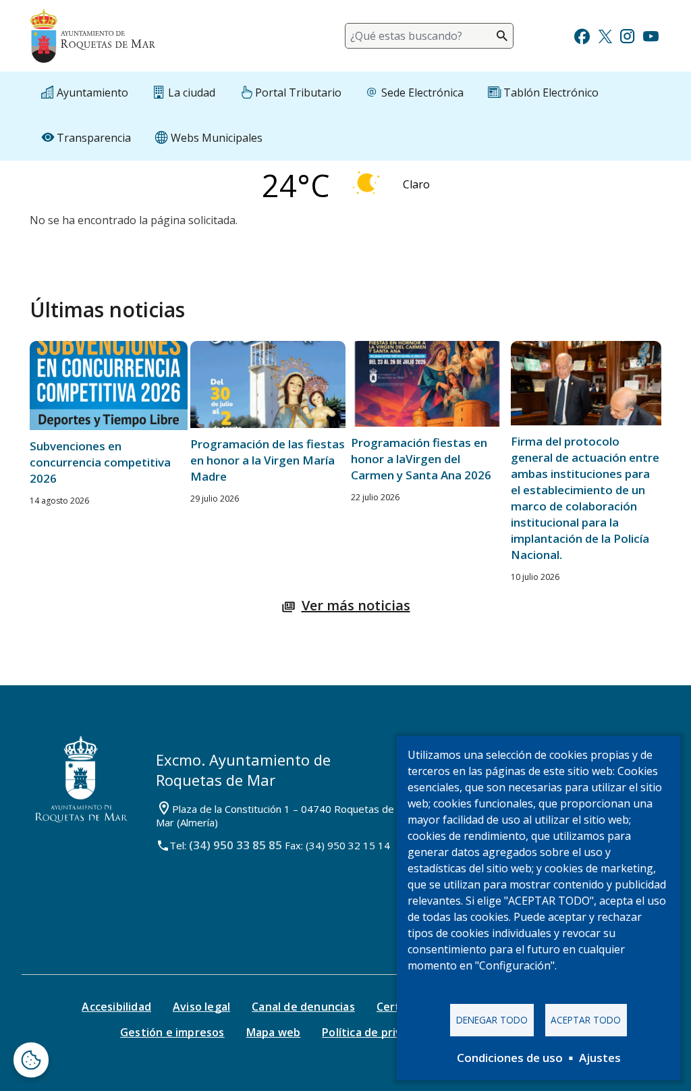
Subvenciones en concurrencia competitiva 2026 (100, 462)
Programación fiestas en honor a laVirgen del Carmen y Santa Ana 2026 (421, 459)
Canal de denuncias (303, 1006)
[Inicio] (92, 35)
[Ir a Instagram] (627, 35)
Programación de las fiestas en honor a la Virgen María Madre (267, 460)
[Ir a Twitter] (605, 35)
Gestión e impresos (172, 1032)
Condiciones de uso (510, 1057)
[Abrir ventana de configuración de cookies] (31, 1059)
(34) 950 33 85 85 (235, 845)
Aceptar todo (586, 1019)
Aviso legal (201, 1006)
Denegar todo (492, 1019)
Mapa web (273, 1032)
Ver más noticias (356, 605)
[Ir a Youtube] (650, 35)
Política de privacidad (379, 1032)
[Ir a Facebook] (582, 35)
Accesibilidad (116, 1006)
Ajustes (600, 1057)
